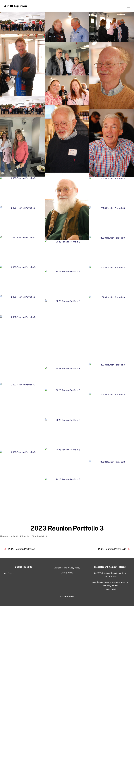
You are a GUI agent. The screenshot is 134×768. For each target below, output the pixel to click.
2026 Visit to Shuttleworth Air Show (110, 573)
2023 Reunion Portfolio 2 (112, 549)
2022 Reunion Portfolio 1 (21, 549)
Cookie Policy (67, 573)
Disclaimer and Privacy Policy (67, 568)
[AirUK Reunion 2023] (22, 23)
